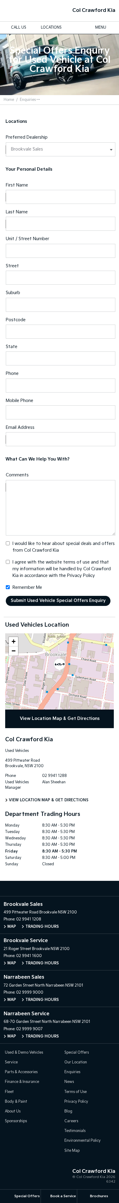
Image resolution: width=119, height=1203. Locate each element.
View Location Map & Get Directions (59, 718)
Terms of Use (75, 1092)
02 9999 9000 (29, 992)
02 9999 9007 (29, 1029)
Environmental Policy (82, 1140)
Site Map (72, 1150)
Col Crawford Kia (93, 10)
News (69, 1082)
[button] (59, 664)
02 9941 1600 (29, 956)
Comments (17, 475)
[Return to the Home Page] (12, 1177)
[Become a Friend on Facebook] (65, 888)
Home (9, 100)
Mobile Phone (19, 400)
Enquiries (28, 100)
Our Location (75, 1062)
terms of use (76, 562)
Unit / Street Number (27, 238)
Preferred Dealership (27, 137)
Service (11, 1062)
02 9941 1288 (54, 776)
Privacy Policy (81, 575)
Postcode (16, 319)
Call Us (18, 27)
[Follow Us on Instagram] (53, 888)
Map (11, 926)
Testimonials (74, 1131)
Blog (68, 1111)
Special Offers (76, 1052)
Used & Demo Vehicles (24, 1052)
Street (12, 266)
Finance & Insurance (22, 1082)
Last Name (17, 212)
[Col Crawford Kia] (14, 10)
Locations (51, 27)
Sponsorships (16, 1121)
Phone (12, 373)
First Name (17, 185)
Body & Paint (16, 1101)
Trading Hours (42, 926)
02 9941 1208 (28, 919)
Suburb (13, 292)
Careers (71, 1121)
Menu (100, 27)
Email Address (20, 427)
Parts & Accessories (21, 1072)
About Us (12, 1111)
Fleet (9, 1092)
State (11, 346)
